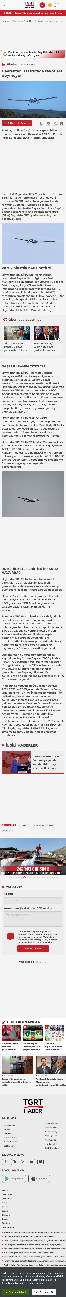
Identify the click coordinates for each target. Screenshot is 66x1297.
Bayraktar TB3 (24, 194)
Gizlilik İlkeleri (51, 1128)
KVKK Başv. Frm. (52, 1148)
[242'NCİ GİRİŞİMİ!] (33, 857)
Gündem (17, 21)
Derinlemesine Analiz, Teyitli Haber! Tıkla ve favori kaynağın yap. (35, 54)
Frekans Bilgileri (11, 1138)
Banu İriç (25, 123)
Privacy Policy (51, 1132)
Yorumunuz (29, 908)
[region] (33, 1282)
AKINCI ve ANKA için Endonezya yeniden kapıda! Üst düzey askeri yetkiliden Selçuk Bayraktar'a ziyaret (46, 762)
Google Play (16, 1178)
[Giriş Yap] (42, 5)
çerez (60, 1273)
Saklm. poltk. (9, 1146)
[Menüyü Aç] (9, 5)
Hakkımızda (9, 1125)
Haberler (6, 21)
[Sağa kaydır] (60, 339)
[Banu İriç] (4, 123)
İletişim (7, 1134)
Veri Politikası (50, 1140)
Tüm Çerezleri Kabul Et (15, 1292)
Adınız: (8, 893)
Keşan (31, 204)
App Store (41, 1178)
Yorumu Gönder (33, 948)
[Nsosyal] (61, 123)
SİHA (11, 194)
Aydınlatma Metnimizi (14, 1283)
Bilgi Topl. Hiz (51, 1136)
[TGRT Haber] (29, 5)
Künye (7, 1130)
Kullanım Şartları (52, 1124)
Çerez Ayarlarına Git (43, 1292)
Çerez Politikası (11, 1142)
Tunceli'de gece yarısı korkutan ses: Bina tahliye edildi (39, 13)
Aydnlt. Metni (51, 1144)
